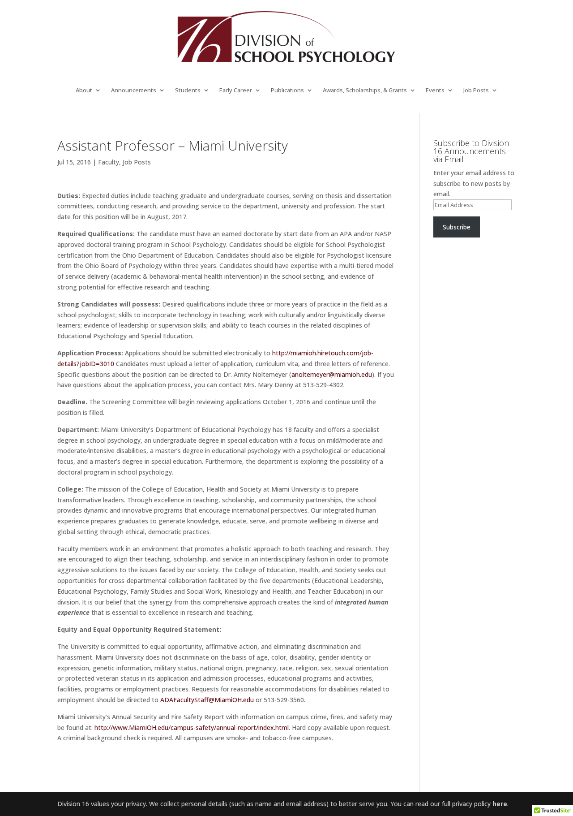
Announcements (133, 90)
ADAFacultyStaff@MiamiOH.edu (207, 699)
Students (188, 90)
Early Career (235, 90)
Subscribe (456, 227)
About (84, 90)
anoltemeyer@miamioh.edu (331, 374)
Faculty (108, 162)
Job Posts (476, 90)
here (499, 803)
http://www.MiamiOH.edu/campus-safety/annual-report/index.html (191, 727)
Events (435, 90)
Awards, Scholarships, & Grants (365, 90)
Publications (287, 90)
